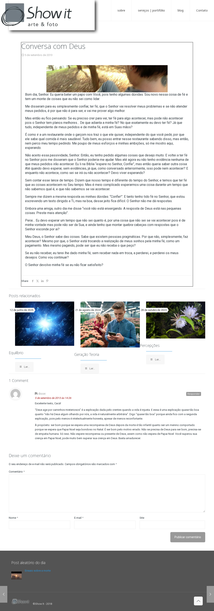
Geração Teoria (86, 354)
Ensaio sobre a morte (38, 570)
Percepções (150, 345)
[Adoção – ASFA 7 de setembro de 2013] (210, 594)
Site (142, 517)
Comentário (17, 471)
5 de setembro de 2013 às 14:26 (53, 398)
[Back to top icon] (198, 601)
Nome (13, 517)
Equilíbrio (16, 352)
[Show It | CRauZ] (52, 19)
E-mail (78, 517)
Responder (193, 394)
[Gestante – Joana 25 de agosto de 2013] (3, 594)
